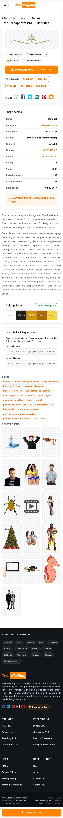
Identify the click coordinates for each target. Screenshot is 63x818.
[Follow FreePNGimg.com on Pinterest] (13, 706)
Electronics (21, 649)
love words (8, 409)
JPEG (44, 78)
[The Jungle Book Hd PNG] (51, 442)
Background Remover (44, 745)
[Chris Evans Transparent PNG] (11, 473)
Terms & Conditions (12, 785)
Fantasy (35, 655)
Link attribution (13, 346)
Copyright (11, 798)
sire (35, 418)
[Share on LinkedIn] (37, 98)
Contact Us (38, 778)
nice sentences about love (39, 391)
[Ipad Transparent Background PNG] (11, 569)
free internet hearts (12, 391)
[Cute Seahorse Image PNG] (51, 569)
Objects (48, 655)
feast (43, 418)
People (30, 642)
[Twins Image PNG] (11, 601)
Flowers (53, 642)
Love (54, 125)
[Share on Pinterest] (44, 98)
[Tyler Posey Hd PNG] (51, 473)
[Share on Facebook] (23, 98)
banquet (7, 381)
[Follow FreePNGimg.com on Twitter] (8, 706)
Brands (47, 649)
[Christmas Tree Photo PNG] (11, 537)
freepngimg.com (43, 801)
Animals (8, 642)
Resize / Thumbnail (34, 85)
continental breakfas (13, 400)
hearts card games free (41, 405)
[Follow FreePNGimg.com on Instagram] (18, 706)
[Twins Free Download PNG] (31, 537)
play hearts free (50, 381)
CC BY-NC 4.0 (50, 150)
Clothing (8, 655)
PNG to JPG (39, 726)
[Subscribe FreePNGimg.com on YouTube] (23, 706)
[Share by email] (51, 98)
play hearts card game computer (19, 414)
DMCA (5, 766)
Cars (19, 642)
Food (41, 642)
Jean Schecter (49, 156)
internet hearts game (28, 409)
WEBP (29, 78)
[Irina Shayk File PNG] (51, 505)
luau (29, 400)
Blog (35, 766)
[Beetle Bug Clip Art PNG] (11, 505)
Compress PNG (41, 732)
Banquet (45, 125)
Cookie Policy (9, 772)
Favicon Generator (42, 738)
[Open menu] (12, 5)
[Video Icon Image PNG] (31, 505)
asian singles (44, 395)
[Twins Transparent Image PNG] (31, 473)
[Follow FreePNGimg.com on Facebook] (3, 706)
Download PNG (33, 69)
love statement (27, 395)
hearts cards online (33, 386)
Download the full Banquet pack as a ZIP (33, 199)
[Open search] (5, 5)
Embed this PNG (13, 358)
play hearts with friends (14, 405)
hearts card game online (27, 381)
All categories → (12, 661)
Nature (7, 649)
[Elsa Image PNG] (11, 442)
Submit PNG (39, 785)
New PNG (6, 726)
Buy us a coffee (39, 707)
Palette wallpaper (47, 305)
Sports (35, 649)
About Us (38, 772)
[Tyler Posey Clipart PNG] (31, 442)
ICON (12, 85)
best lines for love (11, 386)
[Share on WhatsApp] (16, 98)
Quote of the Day (10, 745)
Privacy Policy (9, 778)
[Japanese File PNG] (31, 569)
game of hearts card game (16, 418)
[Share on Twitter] (30, 98)
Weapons (21, 655)
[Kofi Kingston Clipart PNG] (51, 537)
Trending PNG (9, 738)
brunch (39, 400)
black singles (9, 395)
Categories (7, 732)
